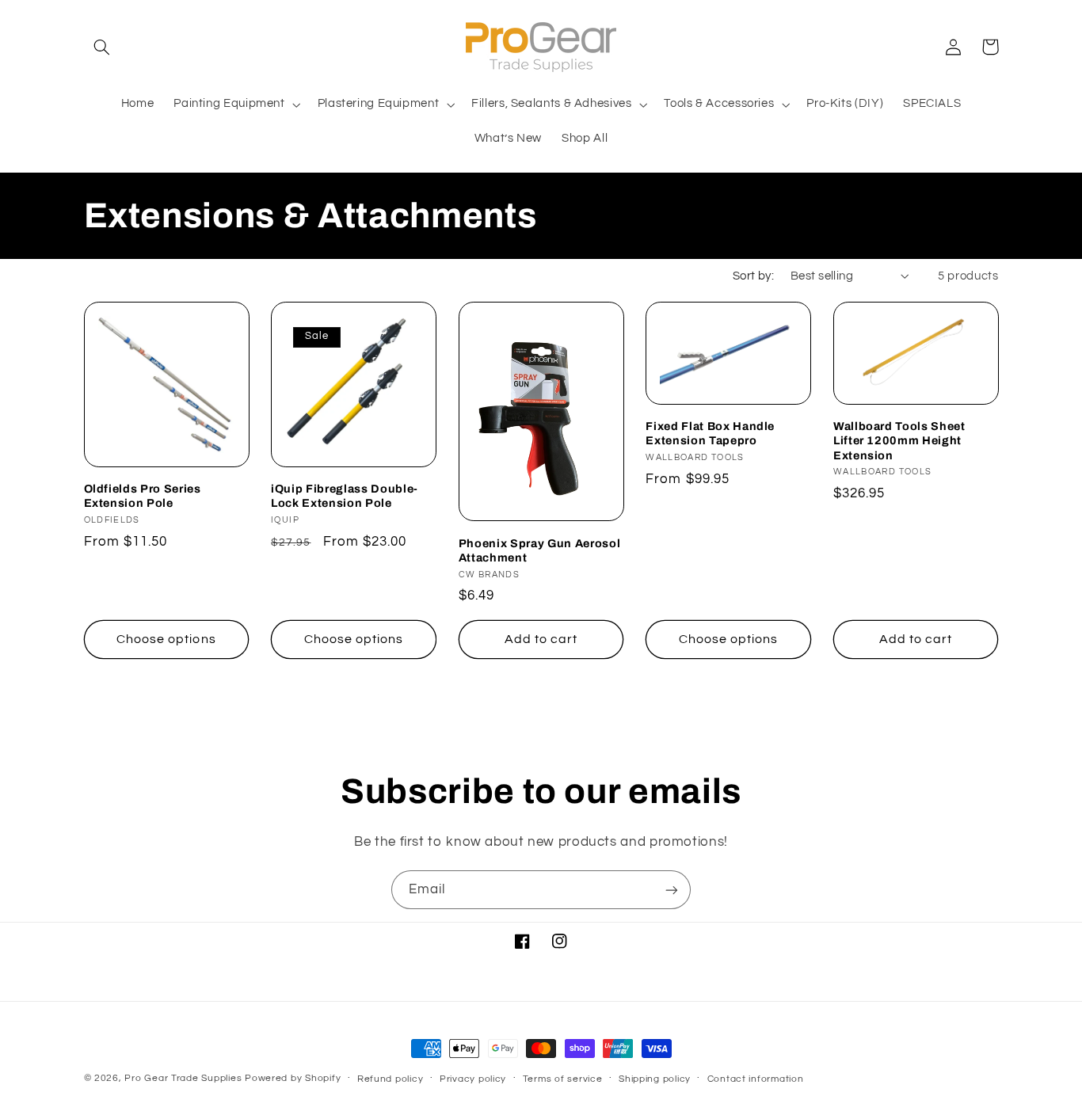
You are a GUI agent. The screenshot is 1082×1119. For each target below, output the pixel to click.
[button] (102, 47)
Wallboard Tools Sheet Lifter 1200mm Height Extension (899, 441)
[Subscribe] (671, 889)
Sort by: (753, 276)
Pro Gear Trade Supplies (183, 1078)
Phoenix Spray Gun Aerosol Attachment (540, 550)
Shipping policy (655, 1079)
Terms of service (563, 1079)
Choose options (166, 639)
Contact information (755, 1079)
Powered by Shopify (293, 1078)
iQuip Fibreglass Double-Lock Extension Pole (344, 495)
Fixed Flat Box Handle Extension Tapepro (710, 433)
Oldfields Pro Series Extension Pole (142, 495)
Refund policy (390, 1079)
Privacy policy (473, 1079)
